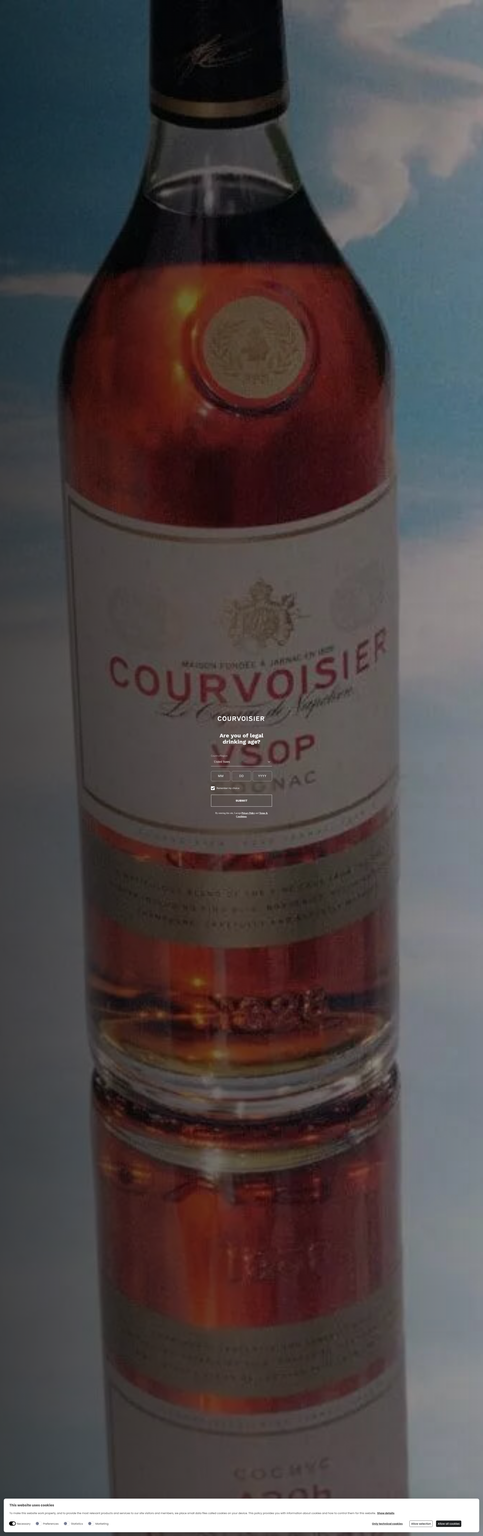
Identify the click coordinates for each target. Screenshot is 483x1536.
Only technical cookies (387, 1523)
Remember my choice (228, 788)
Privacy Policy (248, 813)
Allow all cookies (449, 1524)
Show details (385, 1513)
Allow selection (421, 1524)
